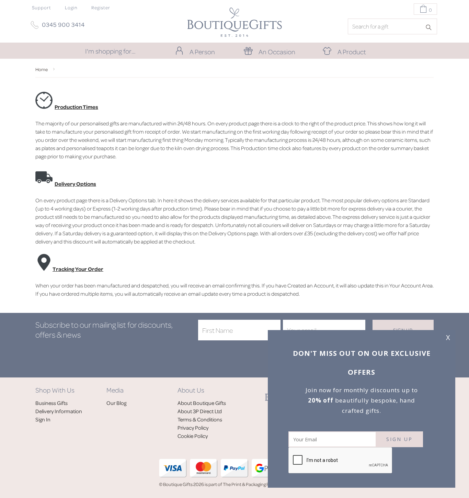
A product (352, 51)
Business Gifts (51, 402)
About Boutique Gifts (202, 402)
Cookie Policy (193, 435)
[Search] (430, 27)
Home (41, 69)
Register (100, 7)
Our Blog (116, 402)
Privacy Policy (193, 427)
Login (71, 7)
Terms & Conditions (200, 419)
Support (41, 7)
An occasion (277, 51)
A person (202, 51)
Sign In (42, 419)
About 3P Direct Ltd (200, 411)
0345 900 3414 (63, 24)
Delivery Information (58, 411)
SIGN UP (399, 439)
